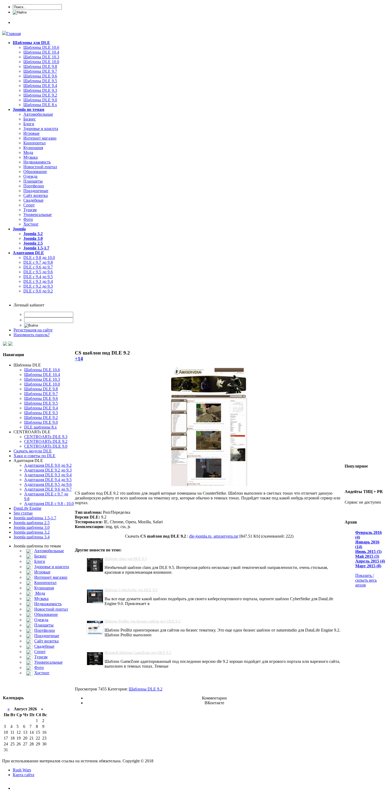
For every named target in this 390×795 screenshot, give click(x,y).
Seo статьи (23, 513)
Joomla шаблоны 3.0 (32, 527)
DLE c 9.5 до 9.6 (38, 272)
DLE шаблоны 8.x (40, 427)
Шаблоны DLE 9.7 (40, 71)
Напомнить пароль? (32, 334)
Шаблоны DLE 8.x (40, 104)
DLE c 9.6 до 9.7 (38, 267)
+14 (79, 358)
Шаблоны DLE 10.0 (41, 61)
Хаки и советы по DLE (34, 455)
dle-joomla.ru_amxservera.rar (213, 536)
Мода (28, 152)
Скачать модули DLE (33, 451)
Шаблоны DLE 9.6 (40, 76)
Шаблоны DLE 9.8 (40, 66)
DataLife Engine (27, 508)
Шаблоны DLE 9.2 (40, 95)
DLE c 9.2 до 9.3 (38, 286)
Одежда (30, 176)
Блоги (28, 124)
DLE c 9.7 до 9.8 (38, 262)
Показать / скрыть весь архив (366, 580)
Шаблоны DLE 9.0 (40, 100)
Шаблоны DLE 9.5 (40, 81)
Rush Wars (22, 770)
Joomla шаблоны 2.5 (32, 522)
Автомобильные (38, 114)
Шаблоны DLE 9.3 (40, 90)
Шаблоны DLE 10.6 (41, 47)
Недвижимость (37, 162)
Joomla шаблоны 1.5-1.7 (35, 518)
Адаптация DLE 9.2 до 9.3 (48, 470)
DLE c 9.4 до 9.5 (38, 276)
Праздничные (35, 190)
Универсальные (37, 214)
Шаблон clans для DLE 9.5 (126, 559)
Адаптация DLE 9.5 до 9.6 (48, 484)
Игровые (31, 133)
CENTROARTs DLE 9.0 (45, 446)
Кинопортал (34, 143)
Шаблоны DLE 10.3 (41, 57)
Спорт (29, 205)
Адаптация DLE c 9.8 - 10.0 (49, 503)
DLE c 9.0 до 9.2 (38, 291)
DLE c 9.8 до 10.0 (39, 257)
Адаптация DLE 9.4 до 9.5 (48, 479)
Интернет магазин (40, 138)
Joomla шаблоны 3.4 (32, 537)
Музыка (30, 157)
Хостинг (31, 224)
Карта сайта (23, 774)
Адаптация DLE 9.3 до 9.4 (48, 475)
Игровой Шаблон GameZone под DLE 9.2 (138, 653)
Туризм (30, 210)
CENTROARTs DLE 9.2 (45, 441)
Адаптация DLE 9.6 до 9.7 (48, 489)
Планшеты (33, 181)
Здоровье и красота (40, 128)
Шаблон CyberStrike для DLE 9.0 (131, 590)
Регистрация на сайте (33, 330)
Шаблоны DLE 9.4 (40, 85)
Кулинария (33, 147)
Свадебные (33, 200)
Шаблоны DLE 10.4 (41, 52)
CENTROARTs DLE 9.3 (45, 436)
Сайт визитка (35, 195)
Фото (28, 219)
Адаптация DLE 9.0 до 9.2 (48, 465)
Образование (35, 171)
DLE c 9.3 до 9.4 (38, 281)
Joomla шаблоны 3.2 (32, 532)
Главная (13, 33)
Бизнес (29, 119)
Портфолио (33, 186)
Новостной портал (40, 167)
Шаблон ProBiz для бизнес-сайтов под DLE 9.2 (142, 621)
